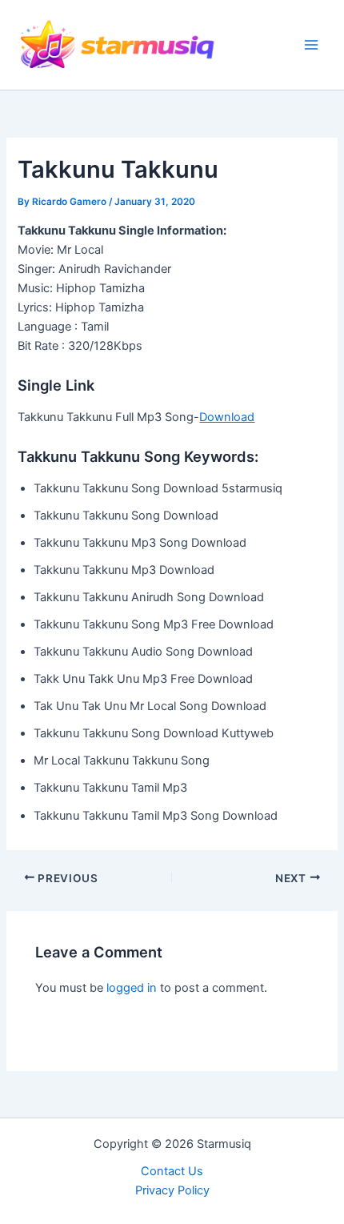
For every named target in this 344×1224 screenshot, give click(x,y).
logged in (131, 988)
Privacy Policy (172, 1190)
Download (226, 417)
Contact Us (172, 1171)
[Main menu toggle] (311, 45)
